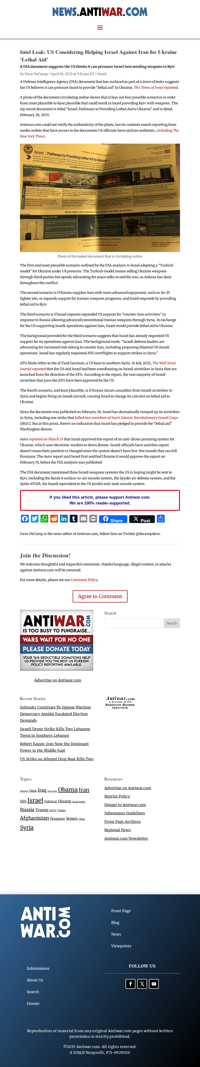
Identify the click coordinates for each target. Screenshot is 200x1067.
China (82, 819)
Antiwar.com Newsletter (126, 838)
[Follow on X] (142, 984)
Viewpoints (121, 946)
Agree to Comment (100, 596)
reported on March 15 (46, 439)
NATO (53, 810)
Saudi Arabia (78, 801)
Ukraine (64, 801)
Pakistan (50, 801)
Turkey (61, 810)
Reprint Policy (117, 796)
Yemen (72, 818)
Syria (26, 827)
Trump (42, 810)
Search (33, 991)
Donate (33, 1003)
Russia (27, 809)
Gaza (33, 790)
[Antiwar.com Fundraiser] (56, 669)
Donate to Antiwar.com (125, 804)
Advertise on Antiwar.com (57, 680)
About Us (35, 980)
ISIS (23, 801)
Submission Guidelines (124, 813)
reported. (156, 87)
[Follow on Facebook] (130, 984)
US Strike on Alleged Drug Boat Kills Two (56, 759)
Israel (101, 74)
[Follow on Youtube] (154, 984)
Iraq (42, 790)
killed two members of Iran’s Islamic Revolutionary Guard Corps (126, 417)
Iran (84, 790)
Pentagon (57, 819)
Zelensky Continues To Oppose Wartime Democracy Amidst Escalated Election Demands (55, 714)
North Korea (52, 791)
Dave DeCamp (36, 74)
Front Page (121, 911)
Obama (68, 789)
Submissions (38, 968)
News (116, 934)
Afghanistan (34, 818)
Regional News (117, 830)
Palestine (24, 791)
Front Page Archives (122, 821)
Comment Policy (84, 580)
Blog (115, 922)
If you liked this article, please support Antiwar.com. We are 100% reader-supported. (100, 500)
